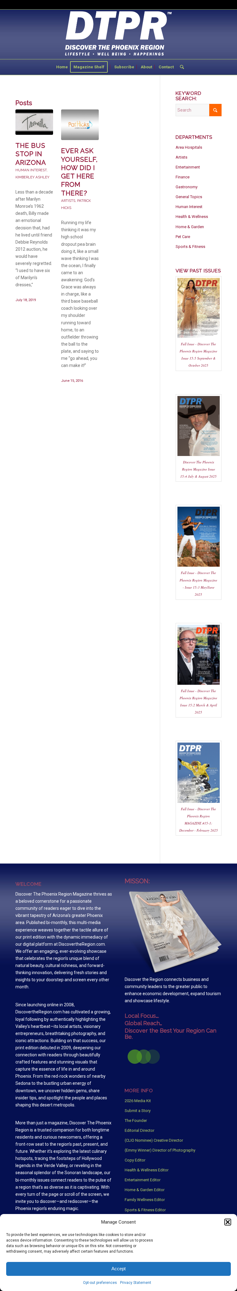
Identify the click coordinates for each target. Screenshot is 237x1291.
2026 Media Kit (138, 1100)
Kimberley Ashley (32, 177)
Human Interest (31, 170)
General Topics (189, 196)
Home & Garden (190, 226)
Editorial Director (139, 1130)
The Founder (136, 1120)
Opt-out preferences (100, 1282)
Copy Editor (135, 1160)
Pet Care (183, 236)
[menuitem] (62, 67)
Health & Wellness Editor (146, 1170)
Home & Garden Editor (144, 1189)
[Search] (180, 67)
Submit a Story (138, 1110)
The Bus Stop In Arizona (30, 154)
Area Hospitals (189, 147)
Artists (68, 200)
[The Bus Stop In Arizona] (34, 122)
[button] (228, 1222)
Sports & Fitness (190, 246)
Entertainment (188, 167)
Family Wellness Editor (145, 1199)
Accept (118, 1268)
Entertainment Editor (142, 1180)
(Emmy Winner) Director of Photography (160, 1150)
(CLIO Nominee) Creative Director (154, 1140)
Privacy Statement (135, 1282)
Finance (182, 177)
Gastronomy (187, 187)
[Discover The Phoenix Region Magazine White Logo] (118, 34)
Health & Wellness (192, 216)
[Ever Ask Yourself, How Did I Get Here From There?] (80, 124)
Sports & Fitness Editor (145, 1210)
